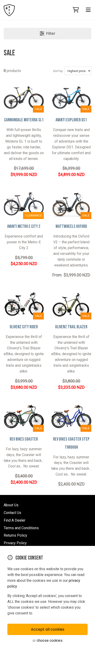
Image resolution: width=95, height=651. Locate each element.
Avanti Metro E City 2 (23, 226)
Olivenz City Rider (24, 327)
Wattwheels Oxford (71, 226)
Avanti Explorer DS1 (71, 120)
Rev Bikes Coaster (24, 439)
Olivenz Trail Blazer (71, 327)
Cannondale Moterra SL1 (24, 120)
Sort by (58, 71)
